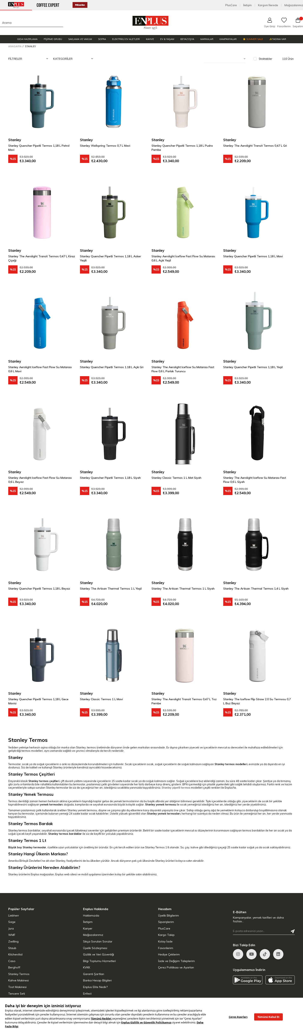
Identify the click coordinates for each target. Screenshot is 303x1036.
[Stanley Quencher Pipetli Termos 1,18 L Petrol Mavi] (42, 102)
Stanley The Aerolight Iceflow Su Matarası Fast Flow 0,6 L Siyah (254, 480)
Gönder (293, 931)
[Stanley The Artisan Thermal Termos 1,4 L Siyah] (257, 544)
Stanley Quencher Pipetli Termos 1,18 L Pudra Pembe (182, 148)
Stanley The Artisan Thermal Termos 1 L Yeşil (111, 588)
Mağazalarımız (293, 5)
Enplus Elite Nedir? (95, 987)
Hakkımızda (91, 915)
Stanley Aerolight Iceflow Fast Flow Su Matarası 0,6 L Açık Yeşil (183, 258)
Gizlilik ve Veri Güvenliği (98, 954)
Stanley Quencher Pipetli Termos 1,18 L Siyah (110, 478)
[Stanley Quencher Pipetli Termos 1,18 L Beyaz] (42, 544)
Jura (11, 928)
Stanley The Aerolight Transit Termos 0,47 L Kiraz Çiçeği (41, 258)
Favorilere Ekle (68, 76)
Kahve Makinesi (18, 980)
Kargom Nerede (268, 5)
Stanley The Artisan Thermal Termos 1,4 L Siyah (256, 588)
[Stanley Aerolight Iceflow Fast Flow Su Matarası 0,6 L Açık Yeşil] (185, 212)
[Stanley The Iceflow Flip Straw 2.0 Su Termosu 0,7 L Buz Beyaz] (257, 655)
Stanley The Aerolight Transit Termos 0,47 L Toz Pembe (184, 701)
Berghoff (14, 967)
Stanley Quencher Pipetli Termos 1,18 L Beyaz (39, 588)
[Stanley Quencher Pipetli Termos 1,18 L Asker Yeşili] (114, 212)
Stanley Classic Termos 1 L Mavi (101, 699)
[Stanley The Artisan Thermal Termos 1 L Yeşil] (114, 544)
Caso (11, 961)
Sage (11, 922)
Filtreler (15, 59)
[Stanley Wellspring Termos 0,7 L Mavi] (114, 102)
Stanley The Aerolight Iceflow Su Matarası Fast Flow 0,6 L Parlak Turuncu (183, 369)
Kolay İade (165, 941)
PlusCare (231, 5)
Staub (12, 948)
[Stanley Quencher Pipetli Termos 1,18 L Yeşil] (257, 323)
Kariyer (87, 928)
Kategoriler (63, 59)
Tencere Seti (16, 993)
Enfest (87, 993)
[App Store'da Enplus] (280, 979)
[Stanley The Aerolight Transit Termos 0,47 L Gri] (257, 102)
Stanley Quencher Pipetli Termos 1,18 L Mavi (253, 256)
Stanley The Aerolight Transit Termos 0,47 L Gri (255, 145)
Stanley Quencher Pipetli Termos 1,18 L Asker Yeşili (110, 258)
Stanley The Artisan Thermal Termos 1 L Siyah (183, 588)
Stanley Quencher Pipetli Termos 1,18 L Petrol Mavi (38, 148)
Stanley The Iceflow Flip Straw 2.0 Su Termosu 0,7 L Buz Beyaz (257, 701)
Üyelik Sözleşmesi (95, 948)
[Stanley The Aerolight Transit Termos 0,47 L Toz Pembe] (185, 655)
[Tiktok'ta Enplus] (265, 954)
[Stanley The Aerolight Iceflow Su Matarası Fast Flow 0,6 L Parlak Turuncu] (185, 323)
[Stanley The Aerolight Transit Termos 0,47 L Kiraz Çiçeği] (42, 212)
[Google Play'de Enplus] (247, 979)
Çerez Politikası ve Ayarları (176, 967)
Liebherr (13, 915)
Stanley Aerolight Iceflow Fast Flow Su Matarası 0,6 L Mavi (40, 369)
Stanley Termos (18, 974)
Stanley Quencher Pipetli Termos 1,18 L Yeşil (253, 367)
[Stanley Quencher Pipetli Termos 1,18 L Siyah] (114, 434)
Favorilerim (165, 948)
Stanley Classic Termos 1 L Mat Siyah (176, 478)
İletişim (247, 5)
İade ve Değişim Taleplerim (176, 961)
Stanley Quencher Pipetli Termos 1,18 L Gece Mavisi (38, 701)
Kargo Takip (166, 935)
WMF (11, 935)
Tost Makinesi (17, 987)
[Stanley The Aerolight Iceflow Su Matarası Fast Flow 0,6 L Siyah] (257, 434)
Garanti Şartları (93, 974)
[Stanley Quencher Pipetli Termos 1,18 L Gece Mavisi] (42, 655)
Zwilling (13, 941)
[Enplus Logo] (151, 22)
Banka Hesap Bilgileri (97, 980)
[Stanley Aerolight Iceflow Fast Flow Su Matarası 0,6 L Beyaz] (42, 434)
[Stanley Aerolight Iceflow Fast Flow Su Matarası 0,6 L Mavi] (42, 323)
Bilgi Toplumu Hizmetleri (99, 961)
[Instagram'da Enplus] (238, 954)
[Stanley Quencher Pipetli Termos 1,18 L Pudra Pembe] (185, 102)
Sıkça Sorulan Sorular (97, 941)
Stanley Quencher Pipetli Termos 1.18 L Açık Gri (111, 367)
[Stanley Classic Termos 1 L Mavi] (114, 655)
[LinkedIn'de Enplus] (251, 954)
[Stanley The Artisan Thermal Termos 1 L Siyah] (185, 544)
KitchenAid (15, 954)
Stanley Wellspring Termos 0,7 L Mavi (105, 145)
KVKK (86, 967)
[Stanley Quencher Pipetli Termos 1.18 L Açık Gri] (114, 323)
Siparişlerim (166, 922)
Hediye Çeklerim (169, 954)
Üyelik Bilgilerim (168, 915)
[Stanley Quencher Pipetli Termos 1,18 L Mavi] (257, 212)
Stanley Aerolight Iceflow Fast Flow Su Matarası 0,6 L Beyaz (40, 480)
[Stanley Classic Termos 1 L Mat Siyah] (185, 434)
